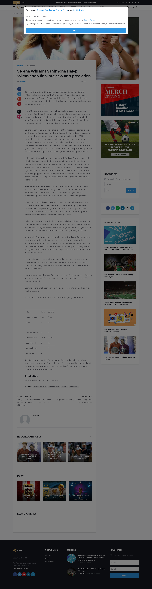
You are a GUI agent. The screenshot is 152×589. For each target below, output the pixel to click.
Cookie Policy (78, 10)
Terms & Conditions (46, 10)
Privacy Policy (62, 10)
